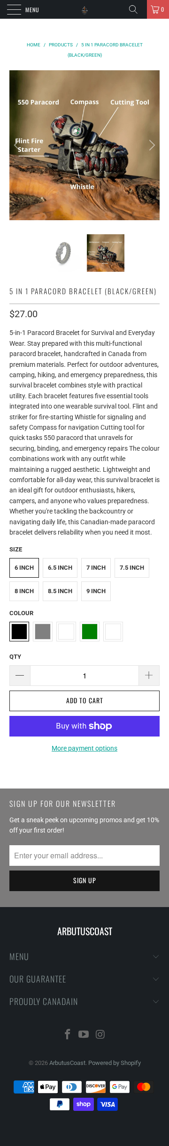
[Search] (136, 9)
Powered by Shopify (114, 1062)
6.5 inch (60, 567)
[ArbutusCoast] (84, 9)
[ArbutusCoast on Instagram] (100, 1035)
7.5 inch (132, 567)
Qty (15, 656)
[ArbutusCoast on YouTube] (84, 1035)
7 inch (96, 567)
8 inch (24, 591)
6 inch (24, 567)
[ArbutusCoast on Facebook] (68, 1035)
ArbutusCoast (67, 1062)
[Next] (150, 145)
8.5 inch (60, 591)
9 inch (96, 591)
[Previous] (18, 145)
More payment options (84, 748)
